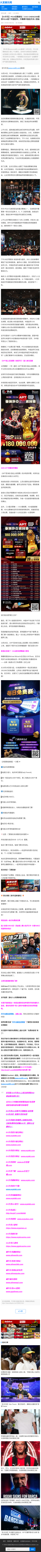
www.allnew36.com (14, 1255)
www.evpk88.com (13, 1198)
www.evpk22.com (13, 1145)
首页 (2, 7)
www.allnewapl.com (14, 1283)
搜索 (32, 1549)
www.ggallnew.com (14, 1292)
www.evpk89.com (8, 1084)
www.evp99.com (21, 1078)
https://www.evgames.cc (16, 1228)
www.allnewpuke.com (15, 1273)
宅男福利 (14, 7)
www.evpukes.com (25, 1219)
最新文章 (16, 1541)
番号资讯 (25, 7)
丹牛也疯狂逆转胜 (18, 1022)
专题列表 (9, 1541)
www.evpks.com (28, 1180)
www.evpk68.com (27, 1204)
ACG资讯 (4, 9)
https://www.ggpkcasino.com (18, 1246)
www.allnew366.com (14, 1264)
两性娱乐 (14, 9)
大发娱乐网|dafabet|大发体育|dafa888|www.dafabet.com (23, 1544)
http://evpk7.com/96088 (9, 1070)
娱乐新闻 (35, 7)
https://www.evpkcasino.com (18, 1237)
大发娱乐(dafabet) (26, 9)
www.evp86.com (14, 68)
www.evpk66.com (13, 1189)
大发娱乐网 (6, 2)
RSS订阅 (34, 1541)
